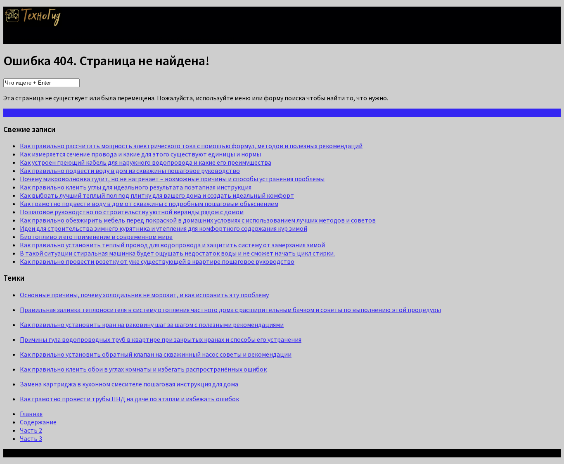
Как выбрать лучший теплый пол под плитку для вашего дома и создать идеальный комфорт (157, 195)
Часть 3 (31, 438)
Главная (31, 414)
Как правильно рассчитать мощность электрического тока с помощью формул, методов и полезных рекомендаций (191, 146)
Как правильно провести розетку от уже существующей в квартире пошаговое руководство (157, 261)
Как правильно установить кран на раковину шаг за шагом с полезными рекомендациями (152, 324)
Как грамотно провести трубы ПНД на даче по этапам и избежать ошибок (129, 399)
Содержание (38, 422)
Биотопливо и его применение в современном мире (96, 236)
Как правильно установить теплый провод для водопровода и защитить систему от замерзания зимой (172, 245)
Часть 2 (31, 430)
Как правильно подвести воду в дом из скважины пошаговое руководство (130, 170)
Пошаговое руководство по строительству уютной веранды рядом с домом (132, 212)
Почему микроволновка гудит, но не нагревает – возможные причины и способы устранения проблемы (172, 179)
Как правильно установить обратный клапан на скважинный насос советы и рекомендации (155, 354)
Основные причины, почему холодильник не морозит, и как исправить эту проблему (144, 295)
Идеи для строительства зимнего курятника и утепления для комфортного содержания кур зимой (163, 228)
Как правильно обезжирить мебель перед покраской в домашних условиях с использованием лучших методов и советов (198, 220)
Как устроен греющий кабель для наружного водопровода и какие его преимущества (145, 162)
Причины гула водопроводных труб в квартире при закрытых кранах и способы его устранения (160, 339)
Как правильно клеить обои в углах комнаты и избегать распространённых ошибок (143, 369)
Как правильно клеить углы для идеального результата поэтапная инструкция (135, 187)
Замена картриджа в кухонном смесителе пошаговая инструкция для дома (129, 384)
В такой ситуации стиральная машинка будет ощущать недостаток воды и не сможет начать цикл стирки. (177, 253)
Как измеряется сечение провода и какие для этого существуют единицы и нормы (140, 154)
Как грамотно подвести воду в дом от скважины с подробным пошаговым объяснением (149, 203)
